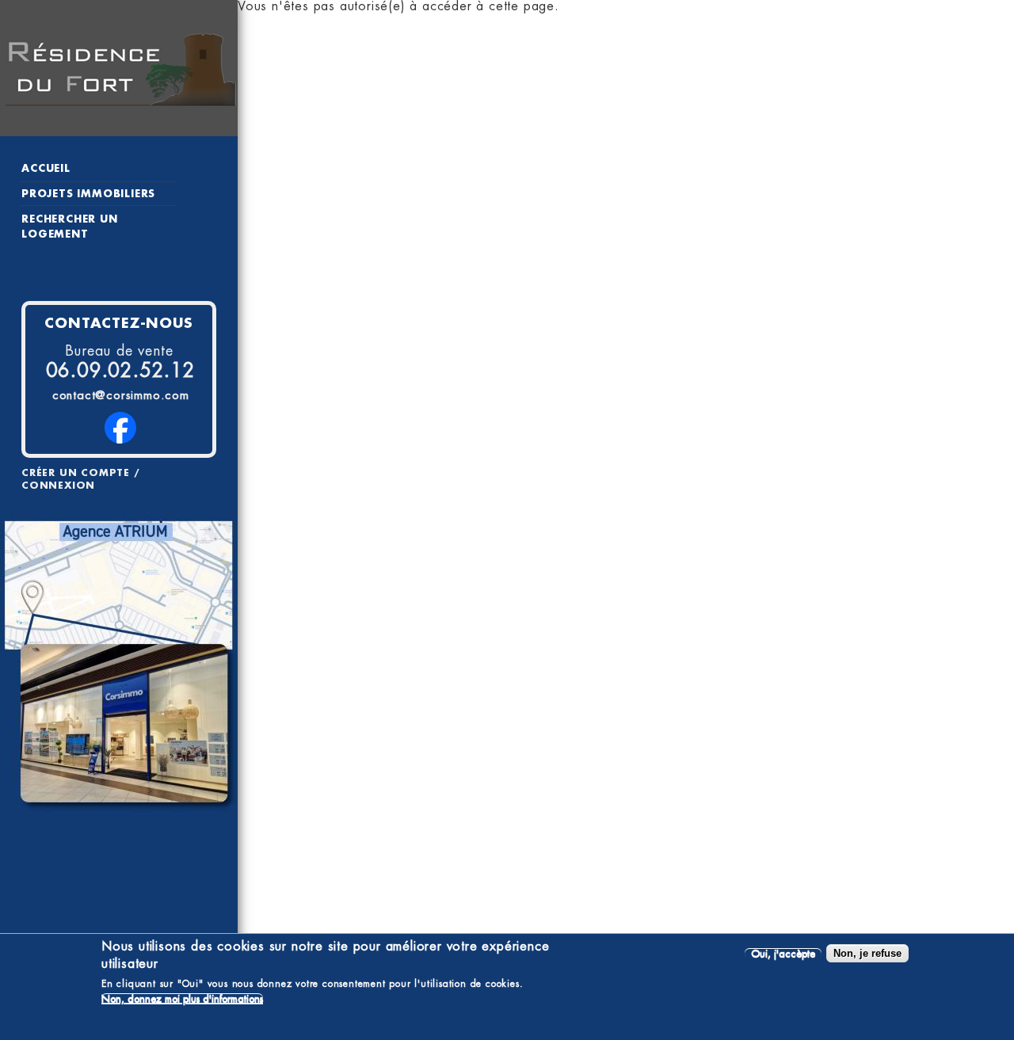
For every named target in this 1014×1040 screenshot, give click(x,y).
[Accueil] (119, 68)
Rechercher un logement (69, 226)
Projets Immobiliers (88, 194)
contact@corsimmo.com (120, 395)
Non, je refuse (867, 953)
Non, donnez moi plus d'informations (182, 998)
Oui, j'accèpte (783, 953)
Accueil (46, 168)
